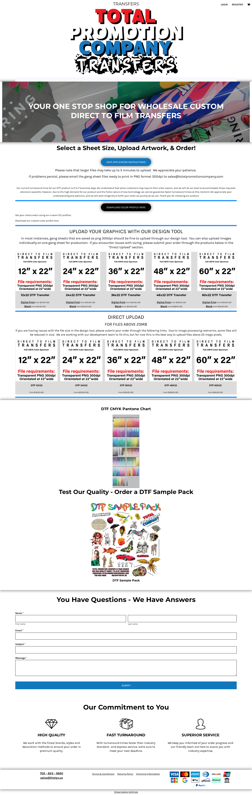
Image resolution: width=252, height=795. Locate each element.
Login (224, 4)
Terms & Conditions (103, 773)
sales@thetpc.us (51, 777)
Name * (19, 613)
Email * (19, 630)
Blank (27, 306)
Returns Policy (125, 773)
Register (237, 4)
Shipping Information (148, 773)
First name (20, 624)
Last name (133, 624)
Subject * (20, 644)
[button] (248, 4)
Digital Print (28, 302)
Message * (21, 658)
